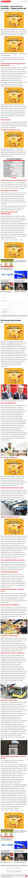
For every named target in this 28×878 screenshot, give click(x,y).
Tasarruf (16, 810)
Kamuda (11, 810)
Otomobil (16, 239)
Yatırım (21, 239)
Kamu (7, 810)
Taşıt (21, 810)
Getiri (11, 239)
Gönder (4, 311)
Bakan (2, 810)
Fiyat (7, 239)
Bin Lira (2, 239)
